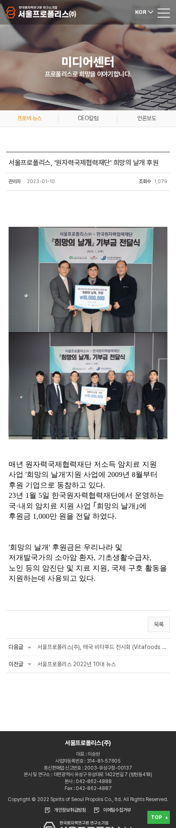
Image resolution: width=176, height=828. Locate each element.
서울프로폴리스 (41, 12)
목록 (159, 624)
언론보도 (146, 118)
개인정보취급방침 (70, 810)
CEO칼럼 (88, 118)
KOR (140, 12)
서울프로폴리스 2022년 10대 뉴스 (76, 664)
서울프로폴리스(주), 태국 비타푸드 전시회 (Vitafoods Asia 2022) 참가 (102, 647)
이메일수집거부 (117, 810)
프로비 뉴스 (29, 118)
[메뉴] (164, 12)
